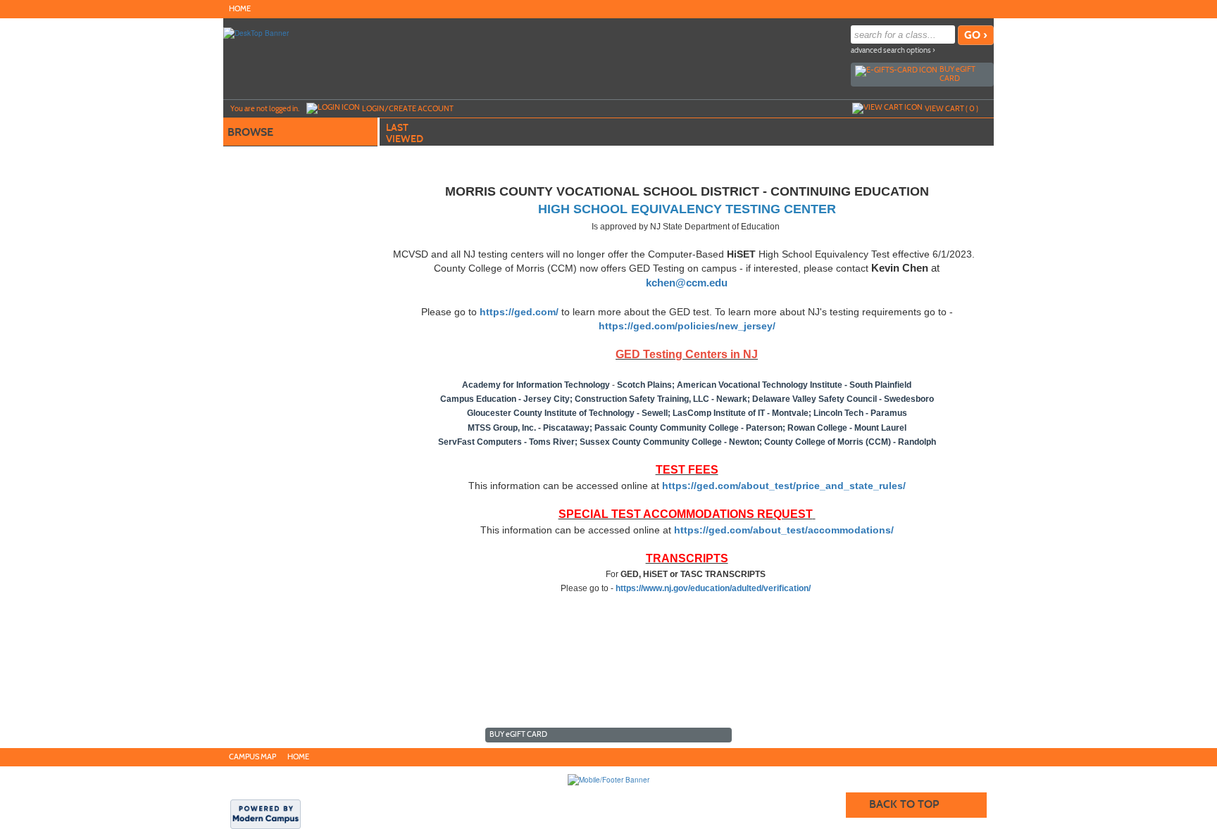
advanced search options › (893, 50)
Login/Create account (408, 108)
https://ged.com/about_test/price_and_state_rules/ (784, 485)
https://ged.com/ (519, 311)
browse (250, 132)
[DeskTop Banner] (256, 32)
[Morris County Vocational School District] (608, 779)
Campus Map (252, 756)
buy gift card (957, 73)
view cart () (951, 108)
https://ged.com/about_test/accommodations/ (784, 530)
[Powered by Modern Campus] (265, 813)
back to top (904, 804)
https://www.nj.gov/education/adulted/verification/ (713, 588)
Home (240, 8)
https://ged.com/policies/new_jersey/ (687, 325)
